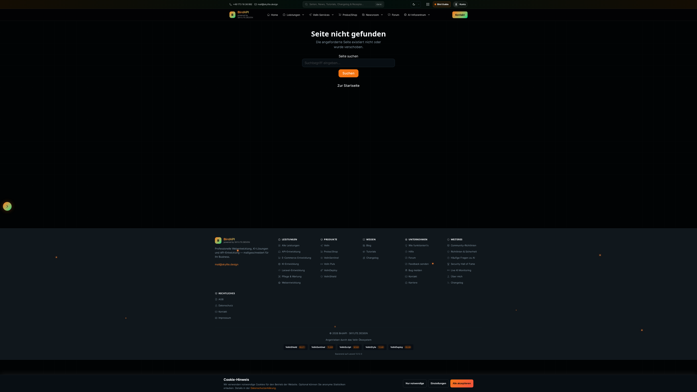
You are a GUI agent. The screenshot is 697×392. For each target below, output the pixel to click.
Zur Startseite (348, 85)
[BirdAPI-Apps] (428, 4)
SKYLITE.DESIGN (358, 333)
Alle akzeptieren (462, 383)
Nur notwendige (415, 383)
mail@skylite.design (226, 264)
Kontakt (460, 14)
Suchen (348, 73)
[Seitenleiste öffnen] (7, 206)
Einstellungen (438, 383)
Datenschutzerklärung (263, 388)
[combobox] (343, 4)
